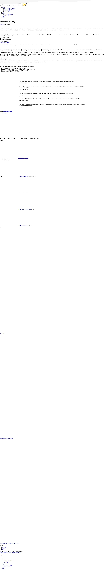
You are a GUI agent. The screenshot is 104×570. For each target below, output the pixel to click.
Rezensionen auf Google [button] (7, 111)
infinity (3, 558)
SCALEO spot (6, 562)
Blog (3, 567)
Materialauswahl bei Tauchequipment (6, 438)
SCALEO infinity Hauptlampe (9, 559)
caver (3, 563)
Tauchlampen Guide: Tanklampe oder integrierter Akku (9, 543)
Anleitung (4, 547)
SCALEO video (7, 561)
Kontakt (19, 552)
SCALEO (1, 24)
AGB (10, 552)
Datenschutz (6, 552)
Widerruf (13, 552)
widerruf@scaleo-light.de (4, 42)
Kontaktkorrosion (3, 333)
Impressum (2, 552)
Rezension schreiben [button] (4, 113)
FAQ (3, 549)
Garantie (3, 548)
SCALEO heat (6, 566)
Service (16, 552)
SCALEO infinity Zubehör (9, 560)
